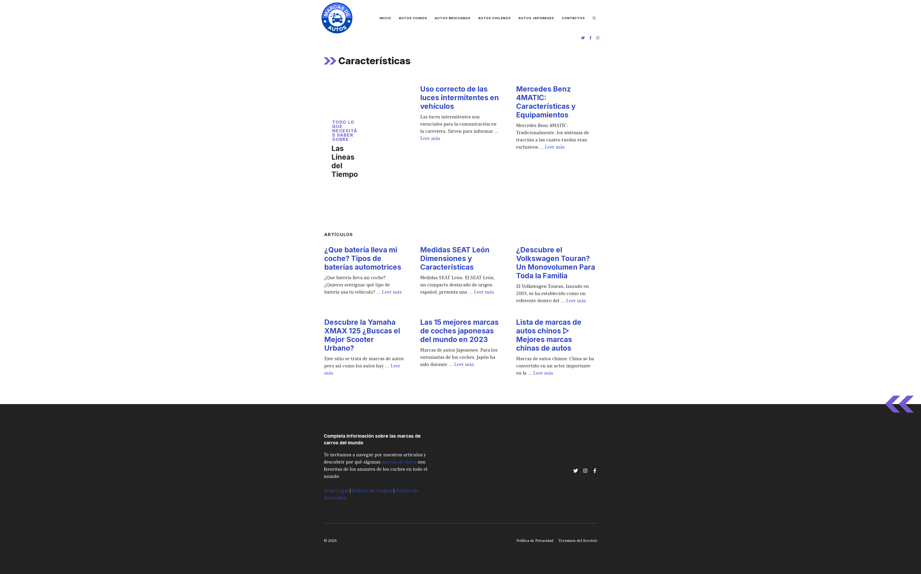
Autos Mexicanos (453, 18)
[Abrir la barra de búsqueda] (594, 18)
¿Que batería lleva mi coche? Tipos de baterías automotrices (362, 258)
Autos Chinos (413, 18)
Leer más (430, 138)
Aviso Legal (336, 491)
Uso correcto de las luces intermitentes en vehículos (459, 97)
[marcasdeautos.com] (337, 18)
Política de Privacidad (534, 540)
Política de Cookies (372, 491)
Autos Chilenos (494, 18)
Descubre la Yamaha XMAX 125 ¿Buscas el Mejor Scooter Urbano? (362, 335)
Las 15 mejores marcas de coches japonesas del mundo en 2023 (459, 331)
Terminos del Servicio (577, 540)
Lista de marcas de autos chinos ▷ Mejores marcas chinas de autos (548, 335)
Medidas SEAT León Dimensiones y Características (455, 258)
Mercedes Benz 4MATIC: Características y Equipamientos (546, 102)
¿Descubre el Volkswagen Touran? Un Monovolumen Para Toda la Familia (555, 262)
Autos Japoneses (536, 18)
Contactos (573, 18)
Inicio (385, 18)
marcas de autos (399, 462)
